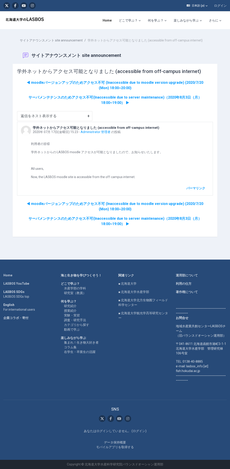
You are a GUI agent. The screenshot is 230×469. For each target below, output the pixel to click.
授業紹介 (70, 310)
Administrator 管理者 (96, 132)
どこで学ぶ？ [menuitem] (128, 20)
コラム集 (70, 347)
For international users (19, 309)
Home (7, 275)
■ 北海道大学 (127, 283)
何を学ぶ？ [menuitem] (156, 20)
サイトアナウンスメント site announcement (51, 40)
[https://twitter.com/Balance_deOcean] (6, 5)
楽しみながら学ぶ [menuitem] (186, 20)
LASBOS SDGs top (16, 296)
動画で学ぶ (72, 329)
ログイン (220, 5)
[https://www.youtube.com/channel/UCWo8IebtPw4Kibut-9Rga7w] (23, 5)
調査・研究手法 (75, 320)
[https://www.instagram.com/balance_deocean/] (32, 5)
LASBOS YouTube (16, 283)
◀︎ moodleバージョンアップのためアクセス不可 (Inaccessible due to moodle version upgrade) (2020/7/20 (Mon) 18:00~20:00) (115, 85)
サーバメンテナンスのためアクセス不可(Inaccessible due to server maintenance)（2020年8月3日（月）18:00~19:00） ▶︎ (115, 100)
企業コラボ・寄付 (16, 318)
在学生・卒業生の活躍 (79, 352)
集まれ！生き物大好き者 (81, 342)
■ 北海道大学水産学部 (133, 292)
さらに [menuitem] (213, 20)
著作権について (187, 292)
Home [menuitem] (107, 20)
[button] (197, 5)
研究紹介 (70, 306)
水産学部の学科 (75, 288)
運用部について (187, 275)
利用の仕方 (184, 283)
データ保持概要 (115, 442)
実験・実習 (72, 315)
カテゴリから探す (76, 325)
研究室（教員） (75, 293)
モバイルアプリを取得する (115, 447)
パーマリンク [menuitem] (195, 188)
